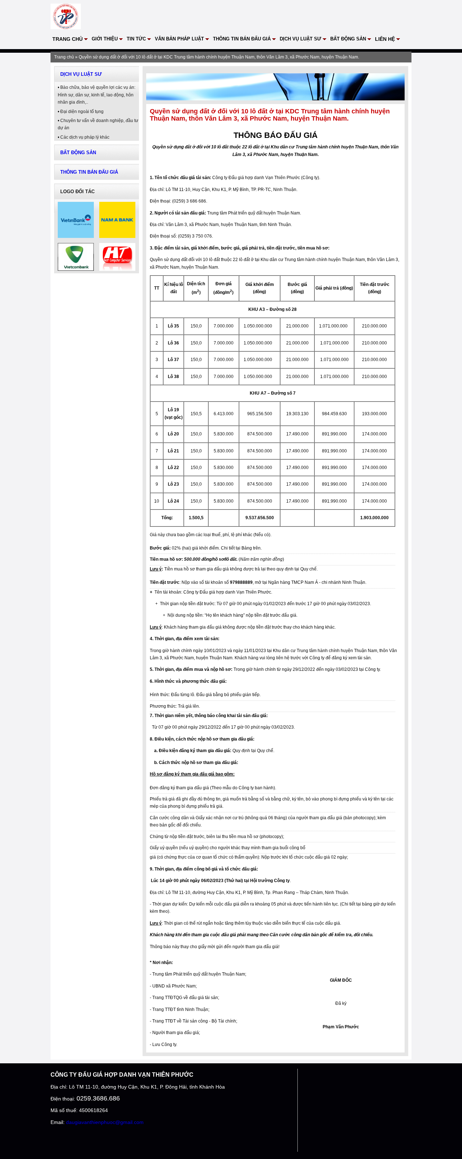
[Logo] (66, 26)
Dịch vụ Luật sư (300, 39)
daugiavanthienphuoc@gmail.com (105, 1122)
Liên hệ (385, 39)
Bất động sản (348, 39)
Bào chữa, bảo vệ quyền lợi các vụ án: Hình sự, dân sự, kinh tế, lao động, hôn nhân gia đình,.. (96, 95)
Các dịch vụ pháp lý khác (84, 137)
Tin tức (136, 39)
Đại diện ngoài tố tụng (82, 111)
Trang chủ (67, 39)
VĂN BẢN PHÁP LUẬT (179, 39)
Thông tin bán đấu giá (242, 39)
